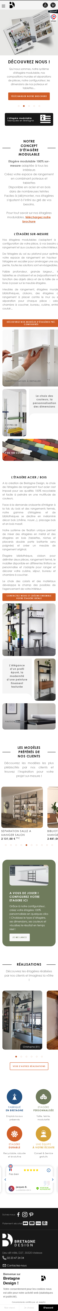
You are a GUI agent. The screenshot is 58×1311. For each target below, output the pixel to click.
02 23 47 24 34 (15, 1257)
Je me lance (19, 937)
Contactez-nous (17, 1265)
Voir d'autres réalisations (29, 1066)
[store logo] (12, 5)
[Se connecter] (45, 5)
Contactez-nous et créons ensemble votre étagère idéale (29, 596)
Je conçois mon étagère (30, 91)
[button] (19, 106)
